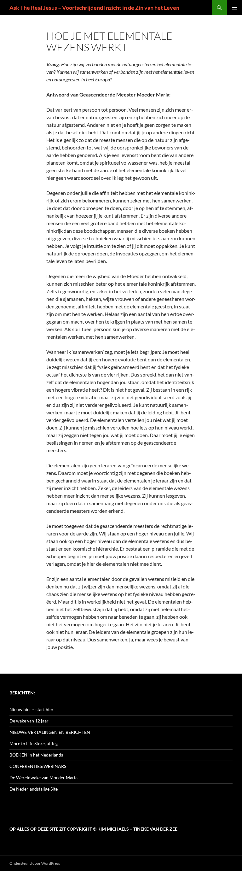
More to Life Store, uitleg (33, 743)
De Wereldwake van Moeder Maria (43, 777)
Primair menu (234, 7)
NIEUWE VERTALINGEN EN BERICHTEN (49, 732)
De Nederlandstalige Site (33, 789)
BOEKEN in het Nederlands (36, 754)
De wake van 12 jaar (29, 720)
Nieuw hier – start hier (31, 709)
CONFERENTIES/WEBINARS (37, 766)
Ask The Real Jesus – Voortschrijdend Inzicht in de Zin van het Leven (94, 7)
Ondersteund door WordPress (34, 863)
